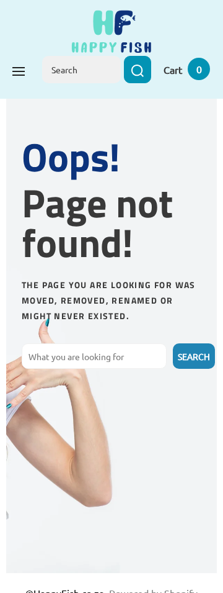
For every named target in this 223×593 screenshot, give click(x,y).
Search (194, 356)
